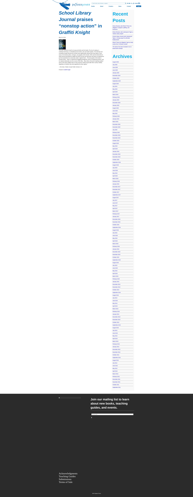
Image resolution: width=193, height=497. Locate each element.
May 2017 (115, 205)
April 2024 (115, 91)
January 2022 (116, 119)
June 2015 (115, 268)
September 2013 (117, 325)
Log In (138, 6)
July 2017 (115, 200)
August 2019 (116, 143)
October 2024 (116, 78)
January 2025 (116, 72)
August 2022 (116, 108)
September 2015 (117, 260)
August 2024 (116, 83)
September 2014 (117, 292)
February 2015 (116, 279)
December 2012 (116, 349)
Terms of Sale (65, 482)
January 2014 (116, 314)
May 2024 (115, 89)
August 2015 (116, 262)
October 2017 (116, 192)
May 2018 (115, 173)
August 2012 (116, 360)
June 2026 (115, 67)
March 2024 (115, 94)
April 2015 (115, 273)
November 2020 (116, 127)
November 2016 (116, 222)
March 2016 (115, 243)
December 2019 (116, 135)
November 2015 (116, 254)
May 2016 (115, 238)
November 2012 (116, 352)
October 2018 (116, 159)
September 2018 (117, 162)
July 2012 (115, 363)
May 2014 (115, 303)
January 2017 (116, 216)
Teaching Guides (67, 476)
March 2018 (115, 178)
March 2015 (115, 276)
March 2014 (115, 308)
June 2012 (115, 365)
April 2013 (115, 338)
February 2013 (116, 344)
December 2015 (116, 251)
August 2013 (116, 327)
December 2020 (116, 124)
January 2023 (116, 105)
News (120, 6)
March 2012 (115, 373)
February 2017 (116, 213)
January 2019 (116, 151)
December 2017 (116, 186)
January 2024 (116, 100)
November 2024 (116, 75)
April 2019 (115, 148)
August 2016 (116, 230)
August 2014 (116, 295)
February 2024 (116, 97)
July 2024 (115, 86)
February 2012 (116, 376)
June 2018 (115, 170)
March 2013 (115, 341)
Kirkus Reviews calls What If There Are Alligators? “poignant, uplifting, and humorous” (122, 27)
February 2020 (116, 132)
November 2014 (116, 287)
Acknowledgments (68, 473)
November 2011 (116, 382)
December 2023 (116, 102)
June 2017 (115, 203)
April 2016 (115, 241)
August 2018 (116, 165)
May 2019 (115, 146)
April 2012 (115, 371)
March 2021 (115, 121)
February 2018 (116, 181)
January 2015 (116, 281)
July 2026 (115, 64)
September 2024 (117, 81)
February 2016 (116, 246)
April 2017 (115, 208)
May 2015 (115, 270)
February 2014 (116, 311)
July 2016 (115, 232)
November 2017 (116, 189)
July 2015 (115, 265)
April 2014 (115, 306)
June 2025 (115, 70)
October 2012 (116, 354)
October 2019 (116, 140)
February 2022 (116, 116)
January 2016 (116, 249)
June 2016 (115, 235)
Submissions (65, 479)
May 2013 (115, 335)
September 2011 (117, 387)
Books (93, 6)
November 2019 (116, 138)
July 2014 (115, 298)
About (101, 6)
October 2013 (116, 322)
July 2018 (115, 167)
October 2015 (116, 257)
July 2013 (115, 330)
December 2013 (116, 317)
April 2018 (115, 175)
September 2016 (117, 227)
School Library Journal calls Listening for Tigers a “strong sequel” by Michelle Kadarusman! (122, 38)
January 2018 (116, 184)
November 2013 (116, 319)
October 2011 (116, 384)
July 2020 (115, 129)
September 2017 (117, 194)
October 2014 (116, 289)
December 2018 (116, 154)
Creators (111, 6)
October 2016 (116, 224)
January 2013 (116, 346)
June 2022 (115, 110)
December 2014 (116, 284)
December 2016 (116, 219)
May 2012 (115, 368)
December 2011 (116, 379)
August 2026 (116, 62)
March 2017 (115, 211)
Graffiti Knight (67, 69)
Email (93, 412)
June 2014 (115, 300)
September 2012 (117, 357)
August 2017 (116, 197)
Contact (129, 6)
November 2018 (116, 156)
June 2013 (115, 333)
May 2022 (115, 113)
